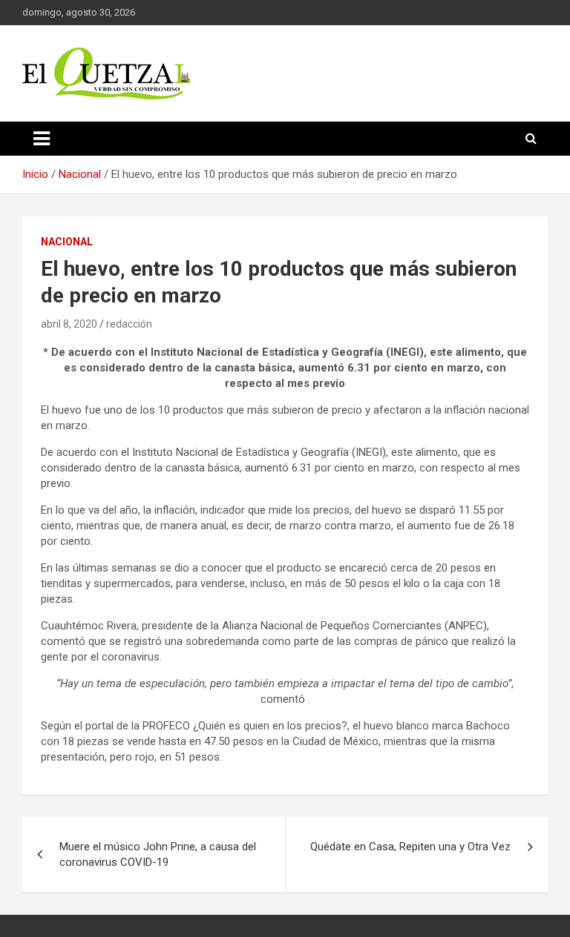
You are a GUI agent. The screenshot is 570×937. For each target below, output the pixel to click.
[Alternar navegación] (41, 139)
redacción (129, 324)
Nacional (67, 242)
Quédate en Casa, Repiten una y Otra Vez (410, 846)
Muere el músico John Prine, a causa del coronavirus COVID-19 (157, 854)
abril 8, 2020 (69, 324)
